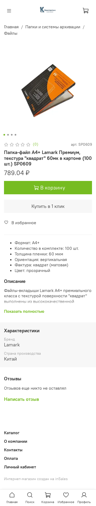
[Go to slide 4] (15, 135)
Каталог (11, 432)
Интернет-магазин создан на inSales (36, 478)
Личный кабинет (20, 466)
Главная (11, 26)
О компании (15, 441)
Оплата (11, 458)
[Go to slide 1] (4, 135)
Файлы (10, 33)
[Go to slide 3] (12, 135)
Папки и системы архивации (52, 26)
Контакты (13, 449)
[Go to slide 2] (8, 135)
